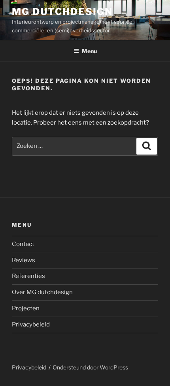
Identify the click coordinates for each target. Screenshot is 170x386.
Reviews (23, 260)
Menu (89, 51)
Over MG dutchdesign (42, 292)
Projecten (26, 308)
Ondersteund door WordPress (90, 367)
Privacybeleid (31, 324)
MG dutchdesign (62, 11)
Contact (23, 244)
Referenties (28, 276)
